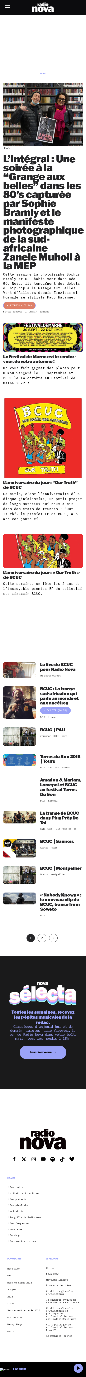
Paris (10, 1331)
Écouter (21, 305)
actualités (17, 1211)
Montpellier (14, 1317)
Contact (51, 1268)
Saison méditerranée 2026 (23, 1310)
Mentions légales (57, 1279)
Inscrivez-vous (41, 1052)
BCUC (7, 147)
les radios (17, 1187)
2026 (10, 1296)
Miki (10, 1275)
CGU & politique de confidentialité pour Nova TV (59, 1327)
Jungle (11, 1289)
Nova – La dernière (58, 1285)
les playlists (19, 1205)
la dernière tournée (23, 1241)
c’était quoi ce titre (24, 1193)
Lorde (10, 1303)
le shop (15, 1235)
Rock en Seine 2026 (19, 1282)
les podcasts (18, 1199)
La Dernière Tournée (59, 1336)
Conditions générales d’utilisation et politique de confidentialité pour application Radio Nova (61, 1313)
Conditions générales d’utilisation (59, 1292)
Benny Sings (14, 1324)
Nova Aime (13, 1268)
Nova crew (52, 1274)
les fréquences (19, 1223)
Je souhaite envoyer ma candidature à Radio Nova (62, 1301)
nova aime (16, 1229)
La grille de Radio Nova (25, 1217)
